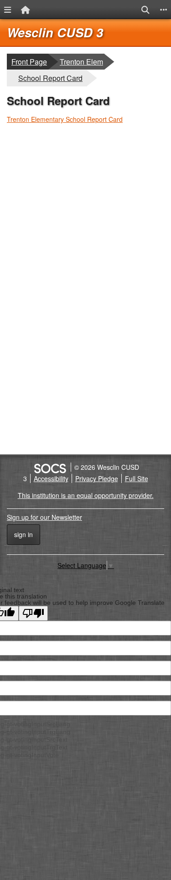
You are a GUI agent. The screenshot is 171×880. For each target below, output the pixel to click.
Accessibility (51, 478)
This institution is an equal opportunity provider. (86, 495)
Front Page (29, 61)
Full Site (136, 478)
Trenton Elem (81, 61)
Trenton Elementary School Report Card (65, 119)
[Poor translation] (33, 613)
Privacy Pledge (96, 478)
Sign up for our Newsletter (44, 517)
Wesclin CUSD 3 (55, 32)
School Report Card (50, 77)
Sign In (23, 534)
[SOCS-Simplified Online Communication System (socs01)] (49, 467)
